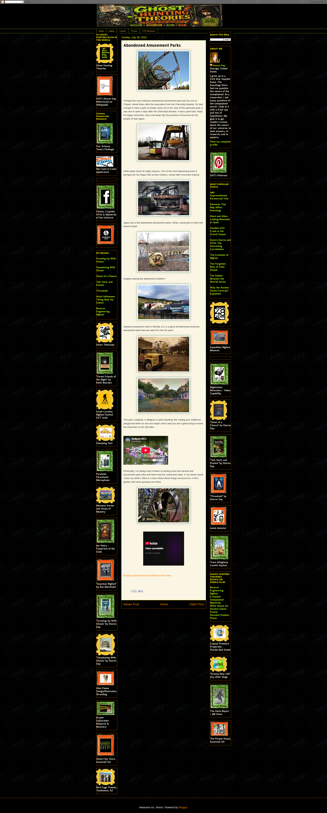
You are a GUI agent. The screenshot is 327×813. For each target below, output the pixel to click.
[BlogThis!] (134, 591)
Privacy (134, 31)
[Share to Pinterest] (142, 591)
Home (101, 31)
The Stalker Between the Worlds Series (218, 278)
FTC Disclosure (149, 31)
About (111, 31)
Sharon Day (219, 65)
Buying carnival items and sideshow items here (147, 575)
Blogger (183, 807)
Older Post (196, 604)
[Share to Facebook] (139, 591)
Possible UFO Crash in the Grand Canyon (218, 231)
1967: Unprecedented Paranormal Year (219, 195)
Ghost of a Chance (106, 276)
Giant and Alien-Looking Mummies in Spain (220, 219)
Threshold (102, 290)
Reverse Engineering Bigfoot (102, 311)
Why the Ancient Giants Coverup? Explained (219, 290)
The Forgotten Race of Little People (218, 266)
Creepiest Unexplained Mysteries (217, 599)
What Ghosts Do (219, 605)
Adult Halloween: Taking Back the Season (105, 299)
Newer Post (131, 604)
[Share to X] (137, 591)
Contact (123, 31)
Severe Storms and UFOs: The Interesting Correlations (220, 244)
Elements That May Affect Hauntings (218, 207)
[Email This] (132, 591)
